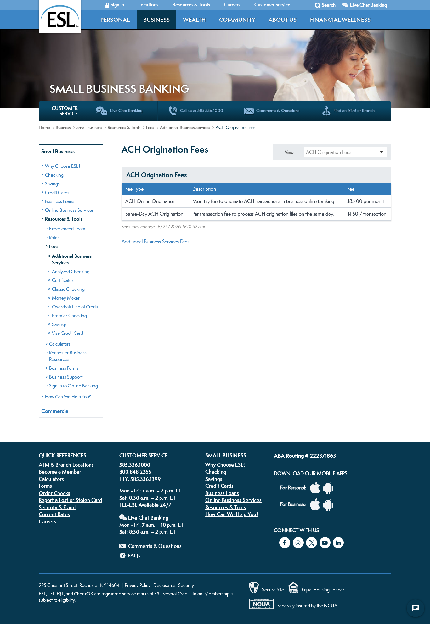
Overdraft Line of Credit (75, 307)
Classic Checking (68, 289)
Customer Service (143, 455)
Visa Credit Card (67, 333)
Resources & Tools (124, 127)
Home (44, 127)
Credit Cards (57, 192)
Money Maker (66, 298)
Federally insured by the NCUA (307, 606)
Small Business (89, 127)
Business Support (65, 377)
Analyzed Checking (70, 271)
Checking (54, 175)
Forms (45, 485)
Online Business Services (69, 210)
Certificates (63, 280)
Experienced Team (67, 229)
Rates (54, 237)
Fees (150, 127)
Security (186, 585)
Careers (47, 521)
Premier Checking (69, 315)
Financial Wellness (340, 20)
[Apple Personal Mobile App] (316, 488)
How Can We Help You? (68, 397)
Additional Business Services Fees (155, 241)
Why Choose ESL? (63, 166)
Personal (115, 20)
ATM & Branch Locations (66, 464)
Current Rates (54, 514)
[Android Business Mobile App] (330, 504)
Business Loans (59, 201)
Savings (52, 184)
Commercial (55, 411)
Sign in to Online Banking (73, 386)
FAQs (134, 555)
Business (156, 20)
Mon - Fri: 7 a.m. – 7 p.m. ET (150, 490)
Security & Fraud (57, 507)
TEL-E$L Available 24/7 (145, 504)
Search (329, 5)
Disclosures (164, 585)
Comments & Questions (155, 545)
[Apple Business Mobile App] (316, 504)
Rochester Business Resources (68, 356)
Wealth (194, 20)
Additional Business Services (185, 127)
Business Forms (64, 368)
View (289, 152)
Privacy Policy (137, 585)
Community (237, 20)
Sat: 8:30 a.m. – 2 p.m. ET (147, 497)
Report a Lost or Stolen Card (70, 500)
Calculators (60, 344)
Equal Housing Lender (323, 590)
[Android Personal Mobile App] (330, 488)
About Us (283, 20)
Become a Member (60, 471)
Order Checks (54, 493)
